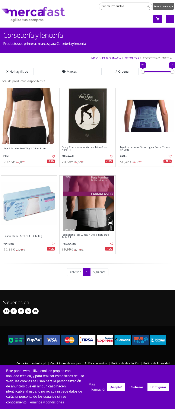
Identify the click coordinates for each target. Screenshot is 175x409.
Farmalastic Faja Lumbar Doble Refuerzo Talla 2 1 (85, 236)
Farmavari (68, 156)
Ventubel (8, 243)
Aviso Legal (39, 363)
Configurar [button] (158, 387)
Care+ (123, 156)
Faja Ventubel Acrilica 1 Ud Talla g (22, 236)
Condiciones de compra (65, 363)
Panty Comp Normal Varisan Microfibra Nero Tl (84, 148)
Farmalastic (69, 243)
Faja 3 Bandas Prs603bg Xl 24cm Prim (24, 148)
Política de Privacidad (156, 363)
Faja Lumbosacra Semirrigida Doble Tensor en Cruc (145, 148)
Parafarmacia (111, 58)
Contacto (22, 363)
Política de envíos (96, 363)
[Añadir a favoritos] (52, 156)
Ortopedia (132, 58)
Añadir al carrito (30, 170)
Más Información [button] (97, 387)
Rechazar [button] (136, 387)
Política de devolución (125, 363)
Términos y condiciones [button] (46, 402)
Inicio (94, 58)
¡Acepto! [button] (116, 387)
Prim (6, 156)
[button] (70, 71)
